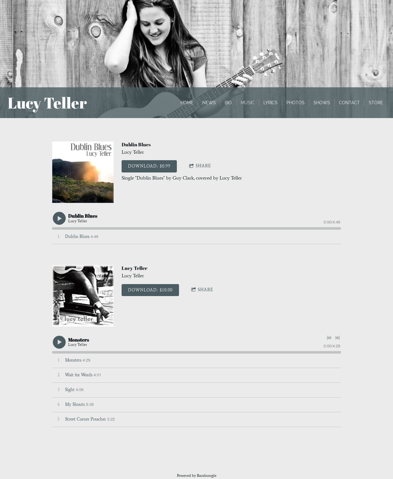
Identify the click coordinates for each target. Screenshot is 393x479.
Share (203, 165)
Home (187, 102)
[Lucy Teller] (83, 296)
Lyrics (270, 102)
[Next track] (337, 338)
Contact (349, 102)
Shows (321, 102)
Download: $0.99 (149, 166)
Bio (228, 102)
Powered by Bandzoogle (196, 475)
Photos (295, 102)
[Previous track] (329, 338)
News (209, 102)
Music (248, 102)
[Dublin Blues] (83, 172)
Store (376, 102)
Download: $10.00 (150, 290)
